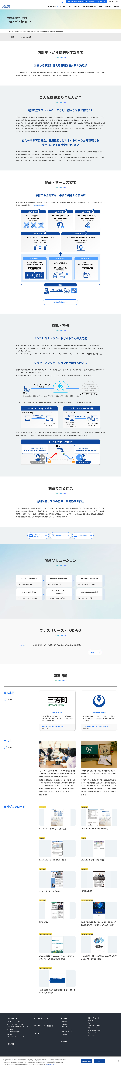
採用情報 (116, 6)
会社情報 (107, 6)
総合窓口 (90, 1020)
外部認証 (64, 1034)
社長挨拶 (64, 1024)
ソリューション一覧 (13, 1022)
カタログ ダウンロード (37, 535)
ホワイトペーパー (93, 1028)
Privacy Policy (50, 1064)
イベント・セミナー (73, 6)
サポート (102, 1)
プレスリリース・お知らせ (88, 6)
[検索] (62, 2)
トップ (9, 31)
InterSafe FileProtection (49, 726)
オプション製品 (26, 37)
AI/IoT (10, 1034)
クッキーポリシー (93, 1033)
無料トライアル (61, 535)
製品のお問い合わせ (77, 1)
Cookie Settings (86, 1061)
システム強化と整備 (13, 1032)
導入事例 (62, 6)
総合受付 (91, 1)
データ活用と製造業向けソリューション (19, 1027)
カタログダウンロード (94, 1025)
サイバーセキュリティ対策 (31, 31)
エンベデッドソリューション (16, 1037)
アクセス (64, 1027)
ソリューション (52, 6)
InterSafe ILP (62, 726)
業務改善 (10, 1029)
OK (99, 1061)
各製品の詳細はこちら (40, 205)
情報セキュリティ (67, 1032)
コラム (100, 6)
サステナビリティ (67, 1029)
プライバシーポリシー (94, 1030)
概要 (12, 37)
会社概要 (64, 1022)
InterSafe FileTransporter (100, 726)
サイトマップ (91, 1035)
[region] (60, 1061)
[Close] (118, 1061)
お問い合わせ (82, 535)
